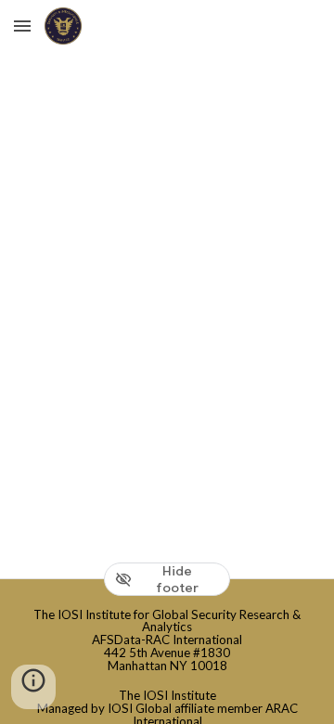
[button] (22, 25)
